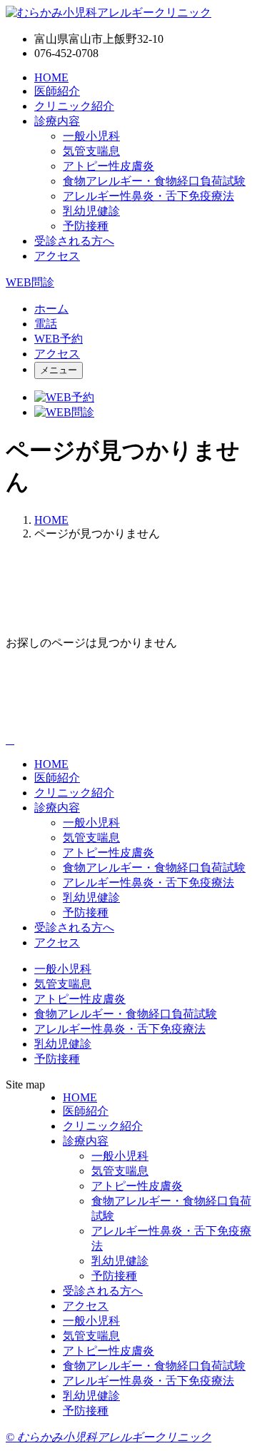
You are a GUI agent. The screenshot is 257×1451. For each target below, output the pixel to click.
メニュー (58, 370)
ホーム (51, 309)
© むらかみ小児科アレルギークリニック (108, 1437)
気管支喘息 (91, 151)
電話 (45, 324)
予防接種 (86, 226)
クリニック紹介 (74, 106)
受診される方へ (74, 241)
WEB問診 (30, 282)
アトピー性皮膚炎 (108, 166)
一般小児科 (91, 136)
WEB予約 (58, 339)
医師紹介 (57, 91)
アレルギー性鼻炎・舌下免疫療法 (148, 196)
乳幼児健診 (91, 211)
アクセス (57, 256)
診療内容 (57, 121)
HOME (51, 77)
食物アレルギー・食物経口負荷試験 (154, 181)
